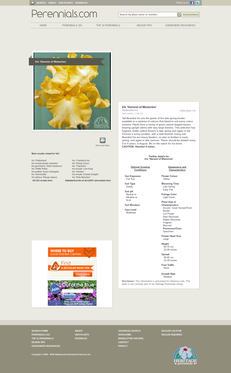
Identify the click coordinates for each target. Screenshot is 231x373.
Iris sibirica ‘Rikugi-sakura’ (44, 177)
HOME (43, 25)
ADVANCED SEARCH (129, 331)
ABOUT (52, 3)
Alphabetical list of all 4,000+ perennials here (88, 180)
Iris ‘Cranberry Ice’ (81, 160)
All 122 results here (42, 180)
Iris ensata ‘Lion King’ (82, 169)
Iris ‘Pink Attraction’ (81, 177)
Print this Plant (103, 145)
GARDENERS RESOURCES (180, 25)
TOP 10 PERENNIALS (108, 25)
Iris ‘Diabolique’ (39, 160)
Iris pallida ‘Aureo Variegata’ (45, 171)
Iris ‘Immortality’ (39, 174)
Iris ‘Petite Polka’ (40, 169)
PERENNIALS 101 (72, 25)
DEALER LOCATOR (172, 331)
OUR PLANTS (66, 3)
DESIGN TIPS (144, 25)
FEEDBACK (81, 3)
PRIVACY (123, 346)
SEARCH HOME (40, 331)
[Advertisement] (115, 40)
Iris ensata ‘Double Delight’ (85, 174)
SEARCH (41, 3)
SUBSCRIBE (124, 334)
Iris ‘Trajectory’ (79, 166)
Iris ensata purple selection (45, 163)
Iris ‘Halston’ (78, 171)
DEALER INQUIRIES (172, 334)
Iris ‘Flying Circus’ (81, 163)
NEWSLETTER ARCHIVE (130, 338)
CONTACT (123, 342)
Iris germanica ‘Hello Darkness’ (47, 166)
